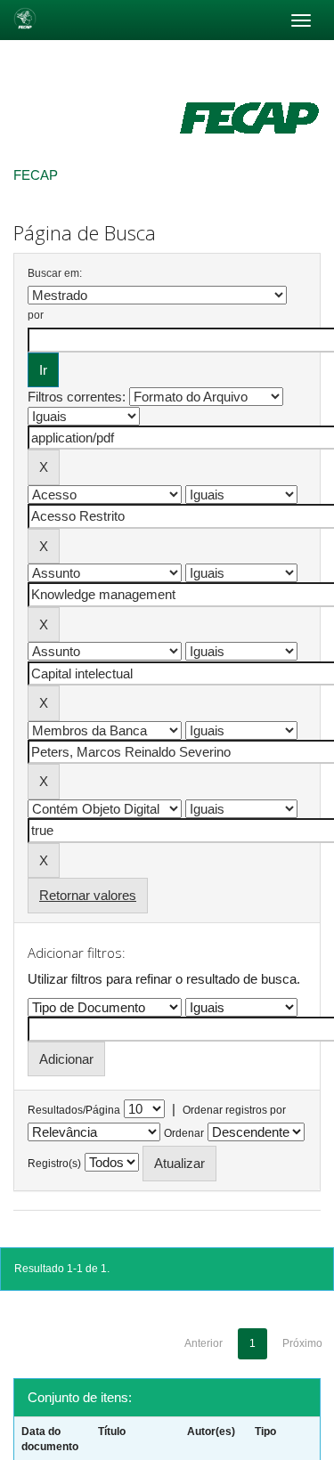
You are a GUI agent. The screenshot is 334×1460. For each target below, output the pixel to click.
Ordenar (184, 1133)
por (36, 315)
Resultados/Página (74, 1110)
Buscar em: (55, 273)
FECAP (35, 174)
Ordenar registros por (234, 1110)
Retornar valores (87, 895)
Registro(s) (54, 1163)
